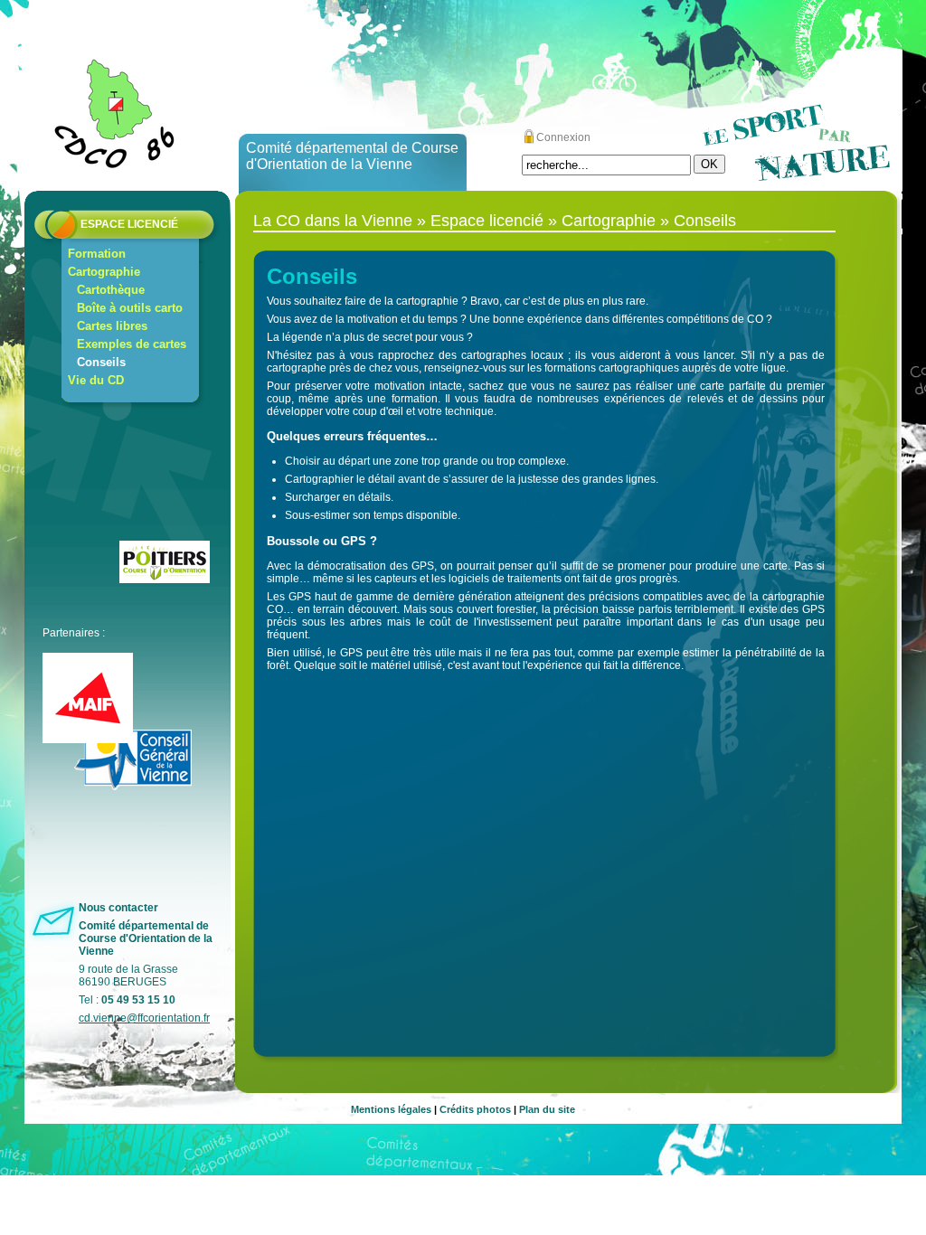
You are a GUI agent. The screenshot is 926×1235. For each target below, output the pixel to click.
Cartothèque (111, 290)
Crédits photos (475, 1109)
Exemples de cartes (131, 344)
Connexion (563, 137)
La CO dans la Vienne (332, 221)
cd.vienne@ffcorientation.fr (144, 1018)
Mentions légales (391, 1109)
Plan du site (547, 1109)
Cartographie (104, 271)
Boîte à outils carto (130, 308)
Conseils (101, 362)
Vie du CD (96, 380)
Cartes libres (112, 326)
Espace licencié (129, 224)
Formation (97, 253)
